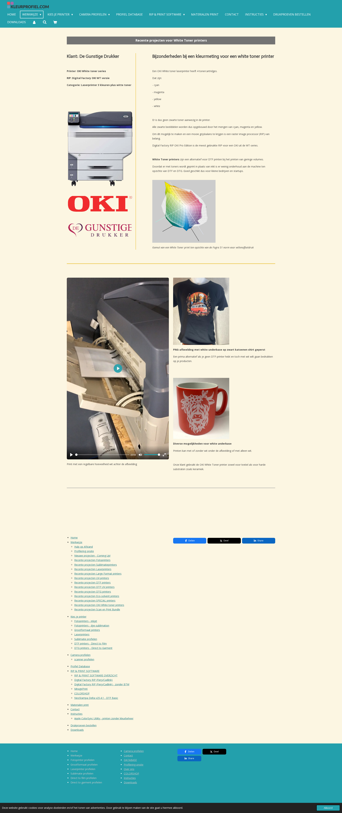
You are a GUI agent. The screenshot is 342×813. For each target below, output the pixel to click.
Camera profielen (80, 655)
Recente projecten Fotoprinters (92, 560)
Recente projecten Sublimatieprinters (95, 564)
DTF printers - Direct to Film (90, 643)
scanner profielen (84, 659)
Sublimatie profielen (85, 639)
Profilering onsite (84, 551)
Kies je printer (78, 616)
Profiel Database (80, 666)
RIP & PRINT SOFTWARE (85, 671)
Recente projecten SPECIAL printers (94, 600)
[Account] (34, 22)
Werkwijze (76, 542)
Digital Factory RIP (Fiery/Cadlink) (93, 680)
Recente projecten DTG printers (92, 591)
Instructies (76, 713)
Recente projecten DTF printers (92, 582)
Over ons (129, 769)
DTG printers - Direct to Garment (93, 648)
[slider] (102, 454)
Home (74, 537)
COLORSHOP (82, 693)
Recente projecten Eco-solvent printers (96, 596)
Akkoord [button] (328, 807)
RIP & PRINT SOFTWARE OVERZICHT (96, 675)
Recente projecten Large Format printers (97, 573)
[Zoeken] (44, 22)
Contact (75, 709)
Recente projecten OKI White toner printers (99, 605)
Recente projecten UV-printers (91, 578)
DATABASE (130, 760)
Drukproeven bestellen (84, 725)
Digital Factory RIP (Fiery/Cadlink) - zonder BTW (101, 684)
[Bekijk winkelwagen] (55, 22)
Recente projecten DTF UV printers (94, 587)
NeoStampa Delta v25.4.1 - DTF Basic (96, 698)
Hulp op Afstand (83, 546)
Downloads (77, 730)
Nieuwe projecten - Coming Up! (92, 555)
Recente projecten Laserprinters (92, 569)
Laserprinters (81, 634)
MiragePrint (81, 688)
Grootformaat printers (87, 630)
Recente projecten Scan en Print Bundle (97, 609)
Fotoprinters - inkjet (85, 621)
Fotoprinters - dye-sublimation (91, 625)
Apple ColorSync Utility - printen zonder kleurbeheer (103, 718)
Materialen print (80, 705)
